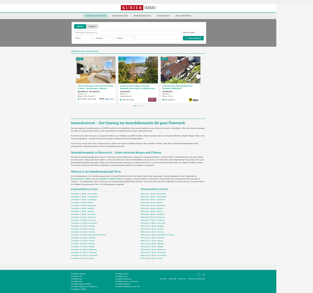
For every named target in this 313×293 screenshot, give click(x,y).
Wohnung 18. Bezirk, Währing (152, 244)
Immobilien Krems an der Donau (126, 281)
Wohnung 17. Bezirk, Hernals (152, 241)
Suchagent (163, 16)
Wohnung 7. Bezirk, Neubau (151, 211)
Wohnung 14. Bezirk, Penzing (152, 232)
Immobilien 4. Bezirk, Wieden (82, 202)
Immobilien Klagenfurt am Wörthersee (84, 286)
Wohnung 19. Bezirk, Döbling (152, 247)
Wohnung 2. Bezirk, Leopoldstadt (153, 197)
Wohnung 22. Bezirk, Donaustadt (153, 255)
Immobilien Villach (121, 274)
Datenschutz (182, 279)
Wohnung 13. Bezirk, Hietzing (152, 229)
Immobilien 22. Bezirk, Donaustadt (84, 255)
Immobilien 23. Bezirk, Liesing (82, 258)
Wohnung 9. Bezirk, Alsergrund (153, 217)
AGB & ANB (172, 279)
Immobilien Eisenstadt (123, 279)
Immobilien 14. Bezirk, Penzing (83, 232)
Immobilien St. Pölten (78, 289)
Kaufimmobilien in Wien (81, 179)
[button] (78, 76)
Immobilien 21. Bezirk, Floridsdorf (84, 252)
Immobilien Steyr (121, 276)
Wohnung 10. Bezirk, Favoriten (153, 220)
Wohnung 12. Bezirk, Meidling (152, 226)
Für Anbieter (183, 16)
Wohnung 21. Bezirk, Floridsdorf (153, 252)
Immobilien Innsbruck (122, 284)
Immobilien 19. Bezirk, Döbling (82, 247)
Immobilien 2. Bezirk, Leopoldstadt (84, 197)
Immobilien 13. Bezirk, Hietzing (83, 229)
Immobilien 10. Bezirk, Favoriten (83, 220)
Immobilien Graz (77, 279)
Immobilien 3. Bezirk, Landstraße (83, 200)
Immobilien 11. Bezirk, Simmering (84, 223)
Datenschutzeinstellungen (196, 279)
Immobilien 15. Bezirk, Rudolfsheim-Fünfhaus (88, 235)
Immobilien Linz (76, 276)
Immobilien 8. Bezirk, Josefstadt (83, 214)
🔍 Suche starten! (193, 38)
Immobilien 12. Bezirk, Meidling (83, 226)
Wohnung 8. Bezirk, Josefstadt (152, 214)
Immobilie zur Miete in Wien (110, 179)
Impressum (163, 279)
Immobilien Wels (77, 281)
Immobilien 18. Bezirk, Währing (83, 244)
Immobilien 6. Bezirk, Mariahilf (82, 208)
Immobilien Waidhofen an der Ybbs (127, 286)
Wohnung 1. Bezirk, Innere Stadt (153, 194)
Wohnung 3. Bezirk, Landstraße (153, 200)
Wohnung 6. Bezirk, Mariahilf (152, 208)
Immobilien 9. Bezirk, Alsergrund (83, 217)
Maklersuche (120, 16)
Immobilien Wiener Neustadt (81, 284)
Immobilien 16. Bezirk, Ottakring (83, 238)
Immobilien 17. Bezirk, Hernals (83, 241)
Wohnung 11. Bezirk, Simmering (153, 223)
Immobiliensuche (95, 16)
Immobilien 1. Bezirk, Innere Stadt (84, 194)
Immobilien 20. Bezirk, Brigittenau (84, 249)
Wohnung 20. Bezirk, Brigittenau (153, 249)
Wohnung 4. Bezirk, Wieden (151, 202)
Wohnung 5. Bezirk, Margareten (153, 205)
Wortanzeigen (142, 16)
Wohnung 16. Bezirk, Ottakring (152, 238)
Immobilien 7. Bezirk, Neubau (82, 211)
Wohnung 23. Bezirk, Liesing (152, 258)
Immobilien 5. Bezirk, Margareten (84, 205)
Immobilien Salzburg (78, 274)
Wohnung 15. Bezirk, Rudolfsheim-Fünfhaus (158, 235)
